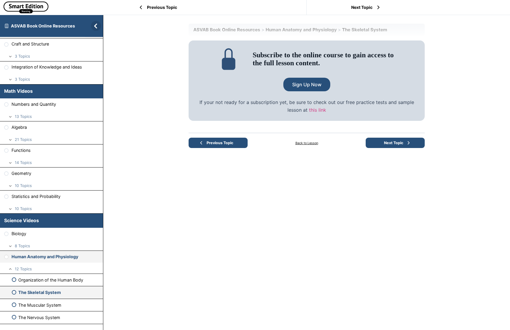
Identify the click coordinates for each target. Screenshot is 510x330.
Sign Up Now (306, 84)
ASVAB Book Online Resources (43, 25)
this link (317, 110)
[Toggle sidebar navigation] (94, 26)
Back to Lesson (306, 143)
